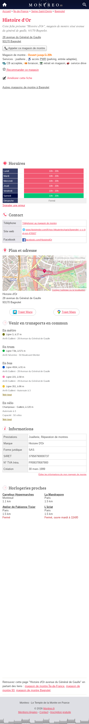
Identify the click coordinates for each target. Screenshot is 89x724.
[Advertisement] (44, 632)
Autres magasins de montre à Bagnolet (25, 87)
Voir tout (7, 394)
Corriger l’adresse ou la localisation (68, 290)
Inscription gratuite (60, 712)
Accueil (4, 4)
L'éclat (48, 506)
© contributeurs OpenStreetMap (70, 258)
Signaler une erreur (13, 205)
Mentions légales (27, 712)
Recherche (84, 4)
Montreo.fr (49, 708)
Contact (44, 712)
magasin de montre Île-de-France (44, 686)
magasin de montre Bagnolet (33, 690)
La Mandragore (54, 494)
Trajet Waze (25, 312)
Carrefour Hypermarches (18, 494)
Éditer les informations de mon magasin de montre (62, 474)
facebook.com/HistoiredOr (39, 239)
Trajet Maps (69, 312)
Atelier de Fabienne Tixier (18, 506)
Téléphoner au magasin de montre (39, 223)
